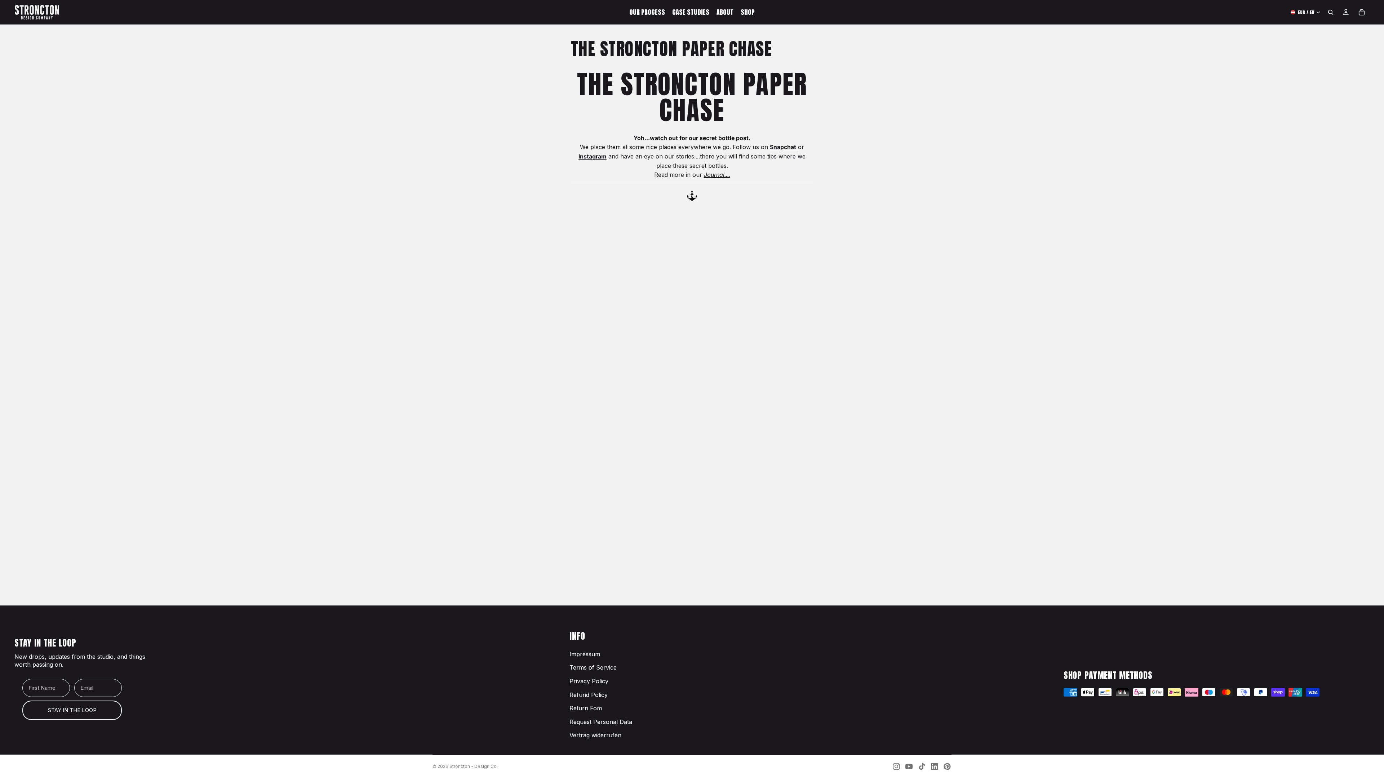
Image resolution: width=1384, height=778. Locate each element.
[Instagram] (896, 766)
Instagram (592, 156)
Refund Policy (588, 694)
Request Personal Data (600, 721)
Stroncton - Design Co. (473, 766)
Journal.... (717, 174)
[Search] (1331, 12)
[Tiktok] (922, 766)
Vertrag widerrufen (595, 735)
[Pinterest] (947, 766)
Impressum (584, 654)
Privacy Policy (588, 681)
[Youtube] (909, 766)
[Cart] (1362, 12)
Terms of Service (593, 667)
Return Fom (585, 708)
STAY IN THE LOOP (72, 710)
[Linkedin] (934, 766)
